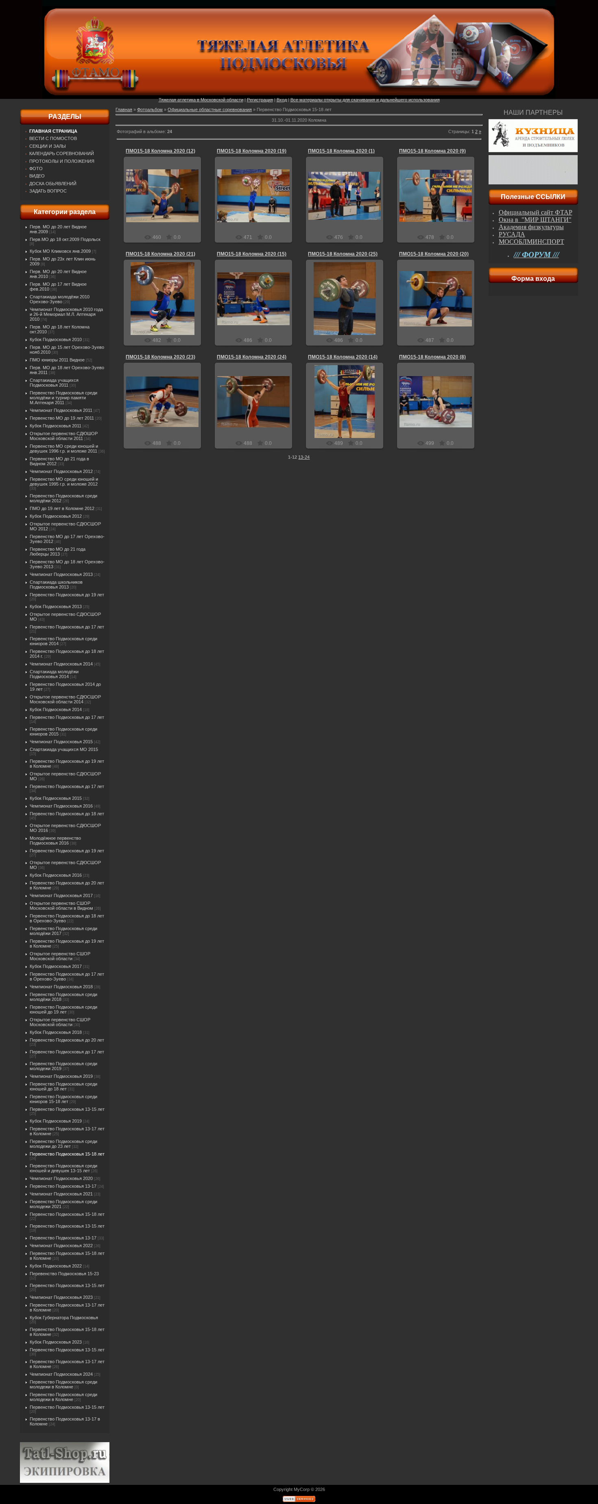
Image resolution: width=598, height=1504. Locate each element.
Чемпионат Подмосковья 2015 (61, 741)
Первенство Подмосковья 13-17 (63, 1186)
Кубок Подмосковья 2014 (56, 709)
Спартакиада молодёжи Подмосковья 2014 (54, 674)
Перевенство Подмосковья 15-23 (64, 1273)
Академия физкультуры (531, 226)
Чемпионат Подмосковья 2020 (61, 1178)
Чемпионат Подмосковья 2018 (61, 986)
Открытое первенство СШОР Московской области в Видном (61, 906)
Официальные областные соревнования (210, 109)
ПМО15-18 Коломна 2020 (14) (343, 357)
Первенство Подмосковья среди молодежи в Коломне (63, 1384)
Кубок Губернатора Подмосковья (64, 1317)
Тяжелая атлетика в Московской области (201, 99)
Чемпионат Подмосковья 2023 (61, 1297)
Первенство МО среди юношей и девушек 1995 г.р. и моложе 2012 (64, 481)
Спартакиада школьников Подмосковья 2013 (56, 584)
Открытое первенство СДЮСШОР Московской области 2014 (65, 699)
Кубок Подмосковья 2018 (56, 1032)
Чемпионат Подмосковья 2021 (61, 1193)
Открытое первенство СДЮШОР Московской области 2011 (64, 436)
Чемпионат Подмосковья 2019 (61, 1076)
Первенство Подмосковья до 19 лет (67, 594)
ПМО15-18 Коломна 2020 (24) (251, 357)
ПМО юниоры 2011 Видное (57, 359)
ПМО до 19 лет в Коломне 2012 (62, 508)
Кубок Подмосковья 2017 (56, 966)
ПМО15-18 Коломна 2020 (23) (160, 357)
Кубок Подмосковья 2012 (56, 516)
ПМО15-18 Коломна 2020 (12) (160, 151)
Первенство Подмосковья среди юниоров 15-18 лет (63, 1099)
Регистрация (260, 99)
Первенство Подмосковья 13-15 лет (67, 1109)
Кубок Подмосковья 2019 (56, 1121)
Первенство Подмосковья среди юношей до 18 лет (63, 1086)
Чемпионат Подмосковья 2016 (61, 805)
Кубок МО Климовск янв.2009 (60, 251)
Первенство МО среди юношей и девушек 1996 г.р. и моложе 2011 (64, 448)
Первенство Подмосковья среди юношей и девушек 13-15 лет (63, 1168)
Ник (166, 202)
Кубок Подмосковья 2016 (56, 875)
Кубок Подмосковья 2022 (56, 1265)
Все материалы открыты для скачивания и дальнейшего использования (365, 99)
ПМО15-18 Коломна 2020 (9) (432, 151)
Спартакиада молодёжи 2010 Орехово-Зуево (59, 299)
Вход (282, 99)
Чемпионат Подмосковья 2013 (61, 574)
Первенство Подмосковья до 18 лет (67, 813)
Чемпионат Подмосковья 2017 (61, 895)
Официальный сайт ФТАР (535, 212)
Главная (124, 109)
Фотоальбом (150, 109)
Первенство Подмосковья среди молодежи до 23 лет (63, 1144)
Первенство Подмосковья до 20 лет (67, 1040)
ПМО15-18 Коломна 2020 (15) (251, 254)
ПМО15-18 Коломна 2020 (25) (343, 254)
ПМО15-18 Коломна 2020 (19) (251, 151)
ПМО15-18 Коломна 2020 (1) (341, 151)
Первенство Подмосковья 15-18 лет (67, 1154)
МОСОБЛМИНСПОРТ (531, 241)
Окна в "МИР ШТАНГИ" (535, 219)
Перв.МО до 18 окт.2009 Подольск (65, 239)
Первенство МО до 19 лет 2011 (62, 418)
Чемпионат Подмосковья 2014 (61, 663)
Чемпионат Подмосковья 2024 (61, 1374)
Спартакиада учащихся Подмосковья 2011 (54, 382)
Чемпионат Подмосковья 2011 (61, 410)
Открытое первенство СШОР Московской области (60, 956)
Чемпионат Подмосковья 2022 (61, 1245)
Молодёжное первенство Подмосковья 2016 (55, 840)
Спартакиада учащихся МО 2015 (64, 749)
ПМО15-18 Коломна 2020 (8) (432, 357)
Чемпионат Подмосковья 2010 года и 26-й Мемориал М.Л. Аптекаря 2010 (66, 314)
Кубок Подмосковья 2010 (56, 339)
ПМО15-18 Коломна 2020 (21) (160, 254)
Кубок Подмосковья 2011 (55, 425)
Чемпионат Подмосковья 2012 (61, 471)
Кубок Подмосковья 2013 (56, 606)
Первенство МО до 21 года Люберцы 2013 (57, 551)
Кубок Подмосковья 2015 (56, 798)
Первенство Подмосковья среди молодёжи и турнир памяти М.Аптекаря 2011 (63, 397)
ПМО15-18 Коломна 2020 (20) (434, 254)
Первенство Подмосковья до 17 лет (67, 626)
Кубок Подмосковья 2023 (56, 1342)
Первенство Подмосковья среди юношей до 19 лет (63, 1009)
